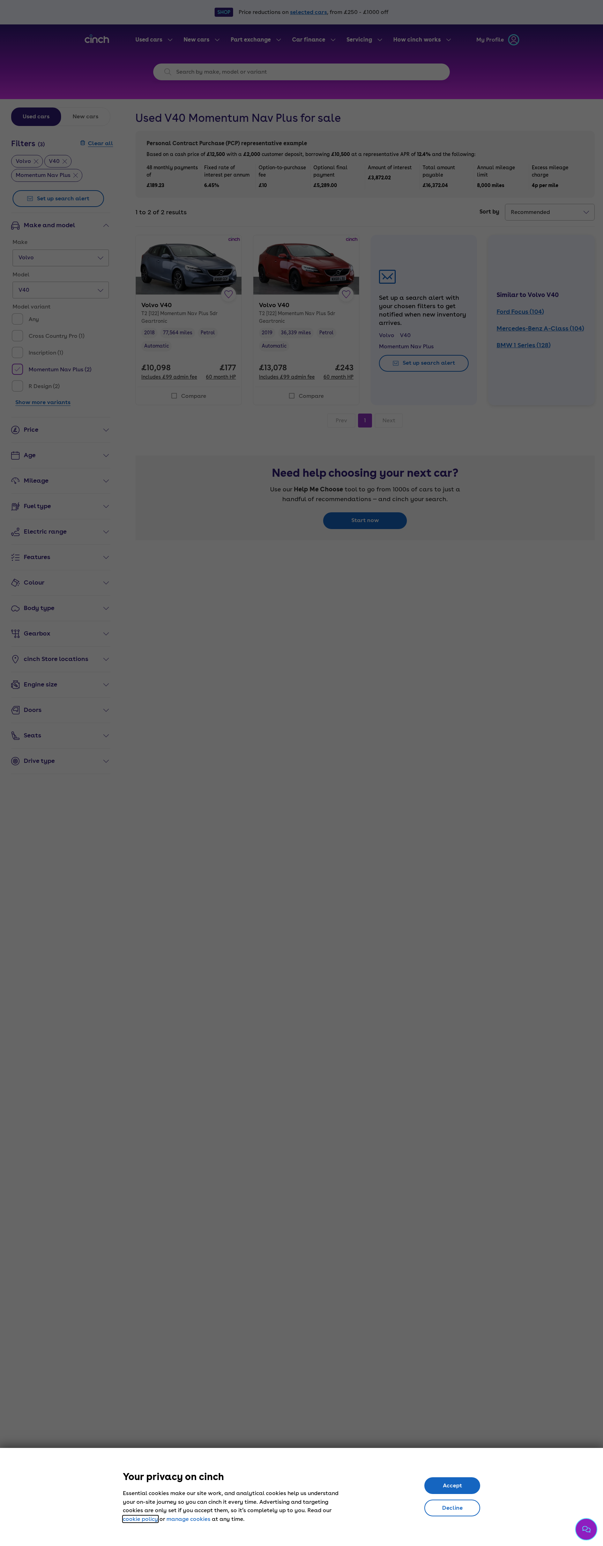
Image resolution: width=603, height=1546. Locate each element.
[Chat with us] (586, 1529)
